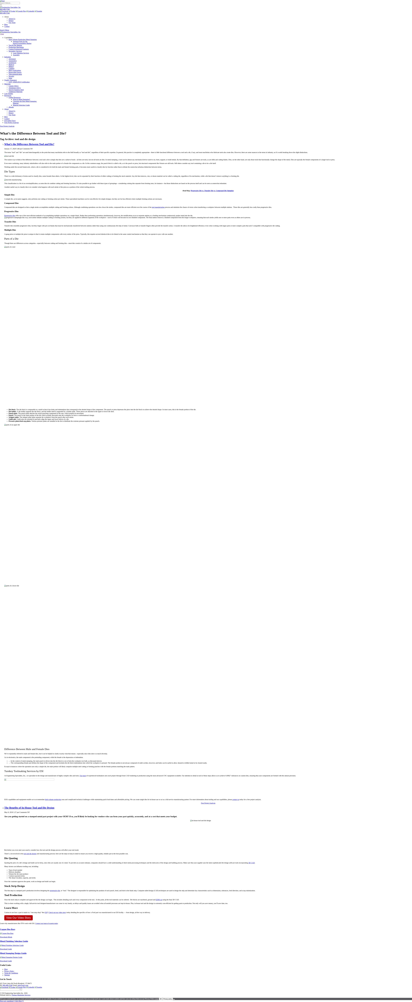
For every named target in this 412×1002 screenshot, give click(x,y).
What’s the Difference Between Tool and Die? (29, 144)
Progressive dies (9, 215)
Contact (7, 26)
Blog (6, 24)
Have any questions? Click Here (11, 1001)
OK (161, 999)
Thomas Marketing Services (20, 995)
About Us (12, 19)
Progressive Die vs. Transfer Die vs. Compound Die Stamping (212, 191)
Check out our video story (57, 912)
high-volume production (53, 799)
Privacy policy (167, 999)
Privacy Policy (9, 971)
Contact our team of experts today (46, 923)
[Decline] (174, 999)
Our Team (12, 22)
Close (2, 34)
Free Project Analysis (7, 126)
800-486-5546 (5, 9)
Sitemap (7, 975)
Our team (83, 776)
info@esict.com (23, 985)
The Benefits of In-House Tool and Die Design (29, 807)
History (11, 21)
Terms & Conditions (11, 973)
